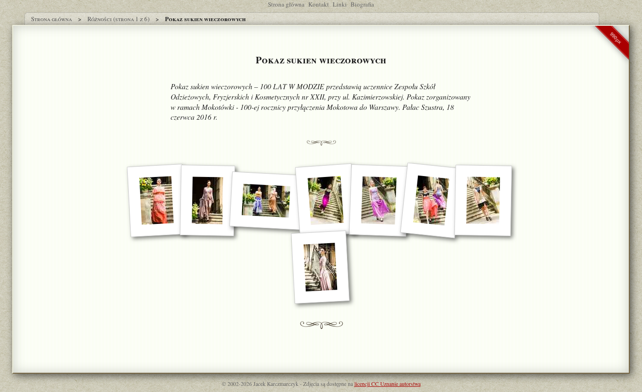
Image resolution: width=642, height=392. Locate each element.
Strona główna (286, 4)
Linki (340, 4)
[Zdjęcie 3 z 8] (266, 200)
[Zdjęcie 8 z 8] (320, 267)
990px (616, 38)
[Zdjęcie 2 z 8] (207, 200)
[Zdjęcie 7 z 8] (483, 200)
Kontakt (318, 4)
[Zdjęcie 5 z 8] (378, 200)
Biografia (362, 4)
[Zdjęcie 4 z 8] (325, 200)
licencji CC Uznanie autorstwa (387, 383)
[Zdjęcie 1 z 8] (156, 200)
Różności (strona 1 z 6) (118, 19)
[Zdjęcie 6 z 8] (431, 200)
